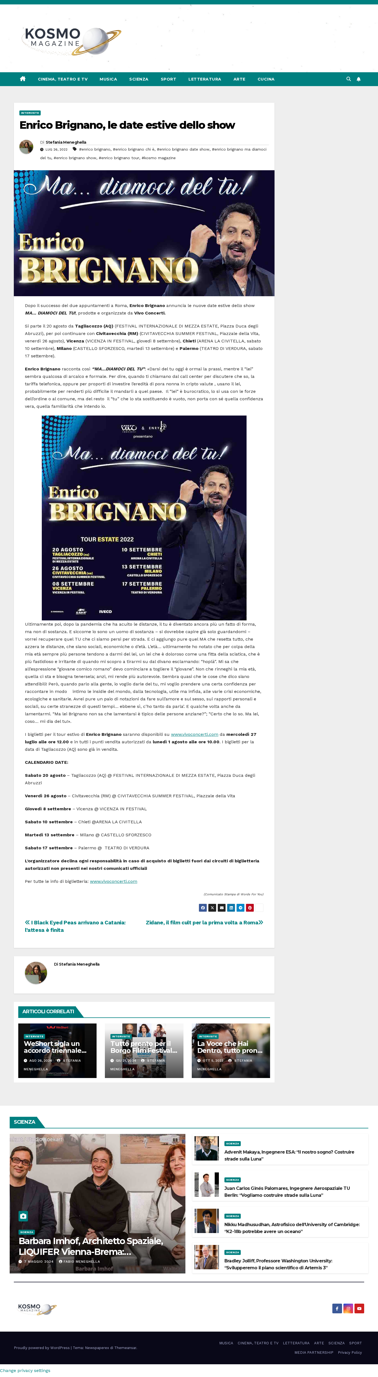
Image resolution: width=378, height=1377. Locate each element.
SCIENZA (139, 79)
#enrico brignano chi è (133, 149)
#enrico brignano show (75, 158)
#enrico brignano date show (183, 149)
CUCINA (266, 79)
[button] (348, 79)
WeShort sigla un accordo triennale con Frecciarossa (52, 1050)
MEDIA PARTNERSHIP (313, 1352)
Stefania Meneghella (66, 142)
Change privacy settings (25, 1370)
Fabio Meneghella (82, 1261)
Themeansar (125, 1348)
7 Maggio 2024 (39, 1261)
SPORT (169, 79)
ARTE (239, 79)
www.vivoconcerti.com (194, 734)
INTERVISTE (30, 112)
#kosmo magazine (159, 158)
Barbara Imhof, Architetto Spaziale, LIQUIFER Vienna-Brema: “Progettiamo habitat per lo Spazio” (93, 1252)
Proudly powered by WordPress (42, 1348)
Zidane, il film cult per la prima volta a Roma (202, 922)
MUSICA (108, 79)
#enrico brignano (94, 149)
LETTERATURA (204, 79)
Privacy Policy (350, 1352)
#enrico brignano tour (119, 158)
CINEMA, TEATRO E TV (63, 79)
